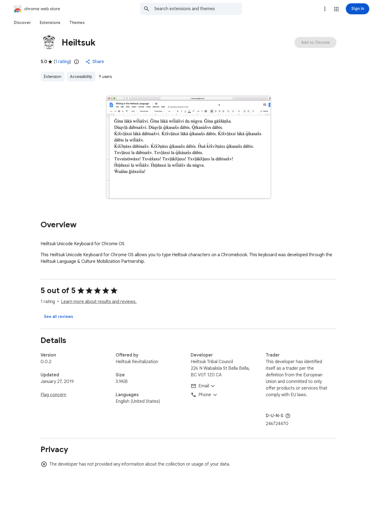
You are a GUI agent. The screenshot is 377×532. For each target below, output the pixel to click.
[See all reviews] (58, 316)
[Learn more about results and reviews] (287, 415)
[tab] (22, 23)
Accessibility (81, 76)
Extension (52, 76)
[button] (336, 9)
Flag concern (53, 395)
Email (203, 386)
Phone (204, 395)
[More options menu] (324, 8)
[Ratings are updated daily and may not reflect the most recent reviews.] (76, 61)
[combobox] (198, 9)
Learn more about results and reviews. (99, 301)
